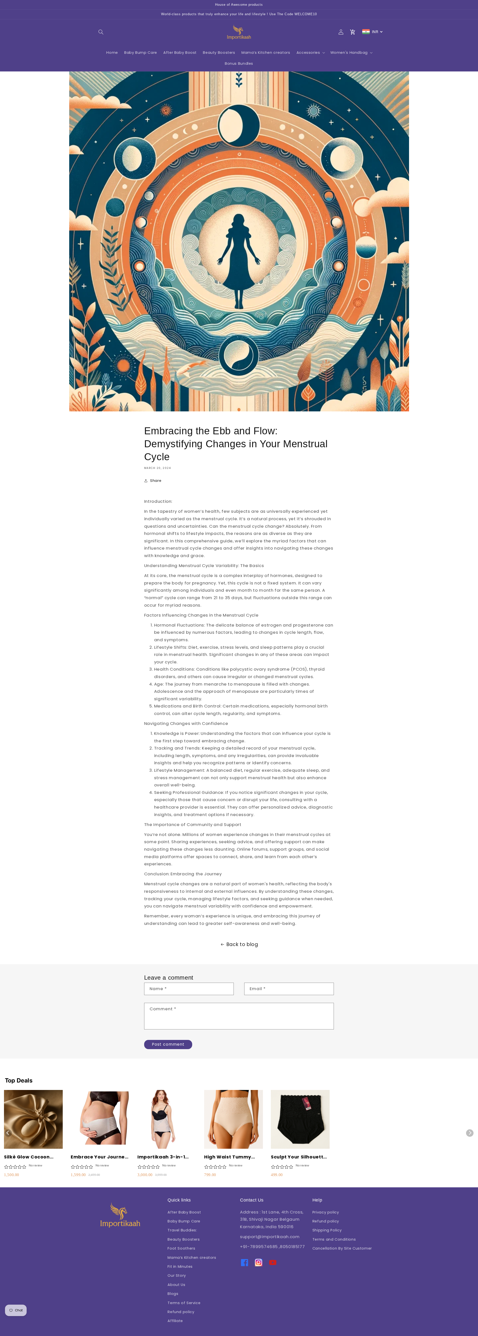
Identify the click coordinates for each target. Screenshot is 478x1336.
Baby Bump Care (184, 1221)
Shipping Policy (327, 1230)
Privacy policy (325, 1212)
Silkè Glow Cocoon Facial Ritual (27, 1157)
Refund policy (181, 1311)
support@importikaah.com (270, 1237)
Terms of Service (184, 1302)
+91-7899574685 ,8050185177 (272, 1247)
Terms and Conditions (334, 1239)
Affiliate (175, 1320)
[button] (101, 32)
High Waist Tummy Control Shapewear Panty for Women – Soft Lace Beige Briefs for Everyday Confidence (231, 1157)
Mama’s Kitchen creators (192, 1257)
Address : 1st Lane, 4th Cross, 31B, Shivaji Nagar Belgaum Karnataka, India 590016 (271, 1219)
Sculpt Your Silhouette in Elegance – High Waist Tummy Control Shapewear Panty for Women (298, 1157)
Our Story (177, 1275)
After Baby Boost (184, 1212)
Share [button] (155, 480)
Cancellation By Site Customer (342, 1248)
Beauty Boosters (184, 1239)
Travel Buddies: (182, 1230)
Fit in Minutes (180, 1266)
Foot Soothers (181, 1248)
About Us (176, 1284)
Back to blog (242, 944)
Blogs (173, 1293)
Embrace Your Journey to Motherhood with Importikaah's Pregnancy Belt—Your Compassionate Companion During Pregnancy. (99, 1157)
